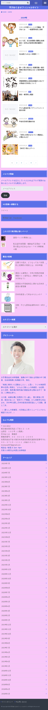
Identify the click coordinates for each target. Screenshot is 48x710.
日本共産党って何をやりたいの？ (28, 294)
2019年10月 (6, 634)
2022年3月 (5, 523)
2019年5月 (5, 657)
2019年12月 (6, 624)
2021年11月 (6, 532)
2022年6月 (5, 519)
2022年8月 (5, 514)
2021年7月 (5, 542)
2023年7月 (5, 486)
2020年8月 (5, 588)
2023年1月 (5, 500)
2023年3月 (5, 496)
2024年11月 (6, 468)
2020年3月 (5, 611)
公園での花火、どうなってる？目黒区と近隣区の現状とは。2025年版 (29, 263)
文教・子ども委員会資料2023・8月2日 (30, 306)
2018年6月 (5, 689)
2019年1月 (5, 666)
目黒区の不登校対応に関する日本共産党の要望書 (29, 285)
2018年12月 (6, 671)
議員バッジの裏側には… (22, 237)
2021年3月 (5, 555)
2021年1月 (5, 565)
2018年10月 (6, 680)
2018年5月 (5, 694)
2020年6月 (5, 597)
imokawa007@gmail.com (11, 445)
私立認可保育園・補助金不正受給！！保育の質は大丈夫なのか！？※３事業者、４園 (29, 246)
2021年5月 (5, 546)
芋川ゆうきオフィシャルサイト (24, 7)
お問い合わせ (36, 3)
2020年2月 (5, 615)
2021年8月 (5, 537)
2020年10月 (6, 578)
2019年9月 (5, 638)
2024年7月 (5, 472)
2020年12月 (6, 569)
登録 (5, 195)
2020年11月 (6, 574)
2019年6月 (5, 652)
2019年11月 (6, 629)
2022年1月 (5, 528)
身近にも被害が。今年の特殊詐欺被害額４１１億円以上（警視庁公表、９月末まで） (29, 275)
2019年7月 (5, 648)
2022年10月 (6, 509)
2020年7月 (5, 592)
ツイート (4, 210)
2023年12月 (6, 477)
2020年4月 (5, 606)
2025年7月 (5, 463)
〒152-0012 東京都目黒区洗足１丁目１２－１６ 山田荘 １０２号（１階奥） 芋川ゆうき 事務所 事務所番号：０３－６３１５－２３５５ (17, 431)
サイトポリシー (7, 702)
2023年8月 (5, 482)
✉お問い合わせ (21, 702)
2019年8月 (5, 643)
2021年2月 (5, 560)
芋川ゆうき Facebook (12, 218)
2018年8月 (5, 684)
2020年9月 (5, 583)
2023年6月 (5, 491)
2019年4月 (5, 661)
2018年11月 (6, 675)
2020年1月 (5, 620)
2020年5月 (5, 601)
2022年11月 (6, 505)
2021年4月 (5, 551)
